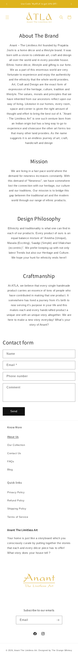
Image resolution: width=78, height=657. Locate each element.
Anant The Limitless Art (25, 650)
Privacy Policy (15, 492)
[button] (7, 17)
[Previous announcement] (7, 4)
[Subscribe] (58, 620)
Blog (10, 469)
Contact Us (14, 453)
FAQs (10, 461)
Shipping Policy (16, 508)
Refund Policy (15, 500)
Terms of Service (17, 516)
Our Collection (16, 444)
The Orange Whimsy (62, 650)
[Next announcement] (71, 4)
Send (13, 411)
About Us (13, 436)
